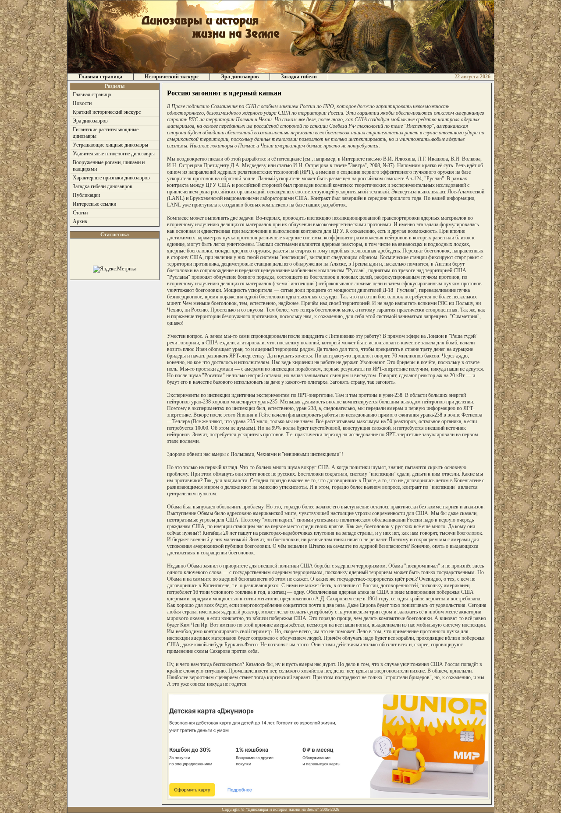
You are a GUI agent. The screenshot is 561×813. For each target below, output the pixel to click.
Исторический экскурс (172, 77)
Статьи (80, 213)
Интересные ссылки (94, 204)
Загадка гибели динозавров (102, 186)
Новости (82, 103)
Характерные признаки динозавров (111, 178)
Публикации (86, 195)
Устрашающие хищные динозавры (110, 145)
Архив (80, 221)
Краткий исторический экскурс (107, 112)
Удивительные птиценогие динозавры (114, 154)
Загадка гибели (299, 77)
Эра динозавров (240, 77)
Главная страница (100, 77)
